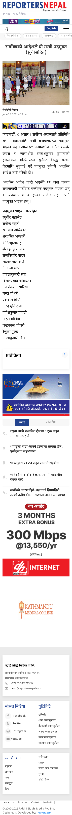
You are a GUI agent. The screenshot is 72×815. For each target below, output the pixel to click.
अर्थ (7, 778)
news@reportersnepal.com (26, 688)
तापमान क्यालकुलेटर (49, 743)
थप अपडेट (36, 506)
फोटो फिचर (44, 780)
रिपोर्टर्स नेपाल (10, 110)
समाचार (9, 772)
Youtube (16, 739)
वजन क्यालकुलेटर (47, 737)
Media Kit (48, 802)
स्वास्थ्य (42, 763)
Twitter (17, 723)
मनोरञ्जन (43, 757)
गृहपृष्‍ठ (8, 766)
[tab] (21, 423)
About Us (9, 802)
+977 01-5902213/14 (22, 683)
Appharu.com (44, 812)
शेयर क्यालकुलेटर (47, 720)
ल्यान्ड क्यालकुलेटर (48, 732)
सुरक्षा (41, 774)
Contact (35, 802)
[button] (66, 29)
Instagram (19, 731)
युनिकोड (42, 715)
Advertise (22, 802)
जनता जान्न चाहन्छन (48, 768)
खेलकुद (9, 783)
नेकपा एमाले (48, 35)
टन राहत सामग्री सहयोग (34, 463)
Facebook (19, 716)
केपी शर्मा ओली (12, 35)
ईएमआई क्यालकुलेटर (49, 726)
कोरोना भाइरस (31, 35)
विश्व (7, 789)
